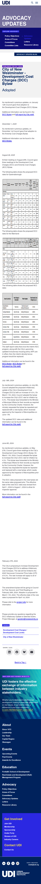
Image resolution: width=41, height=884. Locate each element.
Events (7, 749)
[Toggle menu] (36, 3)
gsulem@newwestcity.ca (28, 619)
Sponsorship (9, 830)
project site (21, 602)
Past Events (7, 757)
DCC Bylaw (7, 114)
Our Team (6, 735)
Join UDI (7, 823)
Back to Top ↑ (20, 662)
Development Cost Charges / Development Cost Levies (15, 631)
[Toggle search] (32, 3)
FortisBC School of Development (16, 771)
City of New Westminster (13, 637)
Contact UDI (13, 845)
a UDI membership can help (17, 710)
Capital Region (8, 739)
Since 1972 (6, 729)
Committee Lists (11, 45)
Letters (27, 41)
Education (9, 767)
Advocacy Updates (28, 37)
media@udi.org (33, 865)
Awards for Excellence (11, 760)
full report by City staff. (24, 114)
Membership (9, 826)
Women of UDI (10, 836)
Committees (10, 42)
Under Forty (9, 833)
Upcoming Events (9, 753)
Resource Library (31, 44)
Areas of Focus (11, 39)
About (6, 724)
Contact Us (9, 849)
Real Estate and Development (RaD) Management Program (17, 776)
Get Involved (13, 819)
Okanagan (6, 742)
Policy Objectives (12, 36)
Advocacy (9, 784)
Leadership (7, 732)
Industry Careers (11, 839)
